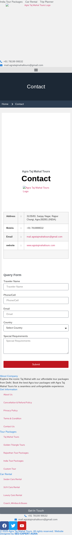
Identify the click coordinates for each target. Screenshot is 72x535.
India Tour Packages (13, 460)
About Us (7, 394)
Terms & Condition (12, 418)
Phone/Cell (9, 295)
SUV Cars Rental (11, 487)
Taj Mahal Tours (11, 437)
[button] (36, 70)
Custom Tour (9, 468)
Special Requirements (15, 336)
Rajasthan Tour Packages (15, 453)
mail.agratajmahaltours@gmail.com (44, 237)
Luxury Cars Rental (12, 495)
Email (6, 308)
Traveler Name (11, 281)
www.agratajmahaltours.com (41, 245)
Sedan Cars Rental (12, 479)
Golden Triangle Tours (14, 445)
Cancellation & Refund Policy (17, 402)
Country (7, 322)
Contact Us (9, 426)
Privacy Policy (10, 410)
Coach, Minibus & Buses (15, 503)
